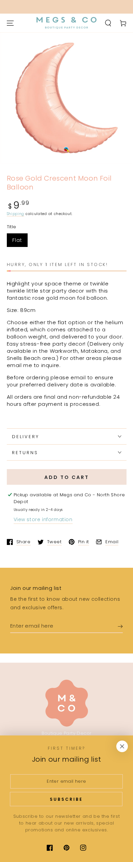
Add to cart (66, 477)
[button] (108, 23)
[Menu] (10, 23)
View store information (43, 519)
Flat (17, 240)
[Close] (122, 746)
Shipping (16, 213)
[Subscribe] (120, 626)
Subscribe (66, 799)
